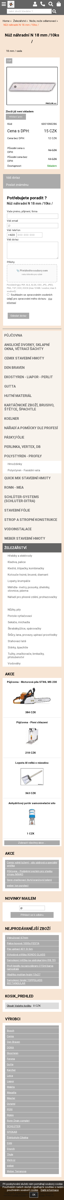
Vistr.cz (11, 1160)
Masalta (11, 1092)
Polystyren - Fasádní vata (24, 470)
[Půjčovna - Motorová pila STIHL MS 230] (32, 696)
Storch (11, 1148)
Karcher (11, 1070)
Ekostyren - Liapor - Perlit (28, 377)
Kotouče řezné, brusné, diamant (28, 574)
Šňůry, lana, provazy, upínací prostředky (32, 634)
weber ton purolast (18, 885)
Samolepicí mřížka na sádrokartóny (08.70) (31, 960)
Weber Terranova (16, 1171)
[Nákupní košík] (60, 4)
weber (10, 1165)
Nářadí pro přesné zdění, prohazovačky (32, 597)
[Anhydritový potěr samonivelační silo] (32, 817)
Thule (10, 1154)
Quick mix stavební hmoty (27, 478)
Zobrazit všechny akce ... (32, 842)
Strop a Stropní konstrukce (30, 520)
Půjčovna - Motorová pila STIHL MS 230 (32, 682)
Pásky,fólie (14, 437)
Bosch (10, 1030)
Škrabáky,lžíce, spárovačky (24, 628)
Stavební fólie (17, 510)
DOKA (10, 1047)
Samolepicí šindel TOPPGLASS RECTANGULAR (24, 982)
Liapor (10, 1081)
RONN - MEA (14, 487)
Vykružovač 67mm (17, 937)
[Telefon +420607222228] (44, 6)
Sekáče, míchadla (19, 622)
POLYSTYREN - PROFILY (23, 456)
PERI (9, 1109)
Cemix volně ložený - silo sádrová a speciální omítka (32, 864)
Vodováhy (14, 663)
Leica (10, 1075)
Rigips (10, 1115)
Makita (11, 1086)
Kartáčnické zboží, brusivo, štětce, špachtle (29, 407)
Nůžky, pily (14, 609)
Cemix (10, 1036)
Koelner (11, 419)
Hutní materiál (18, 396)
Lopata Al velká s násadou (31, 762)
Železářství (15, 548)
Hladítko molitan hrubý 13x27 (23, 974)
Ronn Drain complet (18, 1120)
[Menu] (4, 4)
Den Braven (14, 368)
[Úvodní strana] (11, 4)
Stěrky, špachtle (18, 647)
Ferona (11, 1058)
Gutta (10, 386)
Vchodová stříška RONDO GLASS (26, 954)
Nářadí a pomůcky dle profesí (31, 428)
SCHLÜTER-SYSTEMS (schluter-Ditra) (21, 499)
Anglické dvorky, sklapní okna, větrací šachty (26, 347)
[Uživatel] (36, 4)
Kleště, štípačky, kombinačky (26, 568)
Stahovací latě (17, 641)
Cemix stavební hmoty (24, 358)
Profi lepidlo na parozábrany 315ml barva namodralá (30, 967)
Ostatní (11, 1103)
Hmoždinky (15, 464)
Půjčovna (13, 335)
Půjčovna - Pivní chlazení (32, 722)
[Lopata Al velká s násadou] (32, 776)
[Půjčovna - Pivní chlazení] (32, 736)
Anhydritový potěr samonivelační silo (32, 803)
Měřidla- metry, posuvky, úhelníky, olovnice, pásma (29, 589)
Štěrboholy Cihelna (17, 1137)
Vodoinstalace (18, 529)
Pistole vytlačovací (20, 616)
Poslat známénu (17, 185)
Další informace (50, 1190)
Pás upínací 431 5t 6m (20, 949)
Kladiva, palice (17, 562)
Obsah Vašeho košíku (19, 1005)
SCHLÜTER (13, 1126)
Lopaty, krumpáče (19, 581)
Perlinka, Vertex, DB (22, 447)
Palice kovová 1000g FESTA (23, 943)
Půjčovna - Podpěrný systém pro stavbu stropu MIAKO (29, 873)
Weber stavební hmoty (24, 538)
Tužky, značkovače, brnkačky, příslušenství (26, 655)
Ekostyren (12, 1053)
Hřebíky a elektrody (20, 555)
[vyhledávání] (52, 4)
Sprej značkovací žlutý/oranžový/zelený (29, 880)
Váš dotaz (13, 177)
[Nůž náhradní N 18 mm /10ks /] (32, 86)
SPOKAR (12, 1132)
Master (11, 1098)
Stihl (9, 1143)
